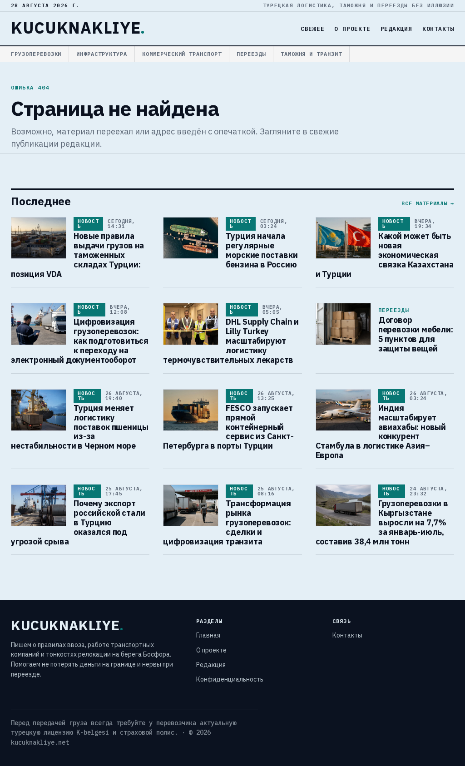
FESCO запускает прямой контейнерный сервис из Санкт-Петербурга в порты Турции (228, 427)
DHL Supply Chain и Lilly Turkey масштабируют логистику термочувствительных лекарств (231, 340)
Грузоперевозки (36, 53)
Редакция (396, 29)
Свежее (313, 29)
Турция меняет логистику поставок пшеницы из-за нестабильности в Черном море (79, 427)
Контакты (438, 29)
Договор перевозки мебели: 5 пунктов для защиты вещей (415, 334)
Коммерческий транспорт (182, 53)
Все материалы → (427, 203)
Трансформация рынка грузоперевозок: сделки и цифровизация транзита (227, 522)
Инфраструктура (101, 53)
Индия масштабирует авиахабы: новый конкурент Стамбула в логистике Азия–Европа (381, 431)
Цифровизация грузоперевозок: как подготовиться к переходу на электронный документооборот (79, 340)
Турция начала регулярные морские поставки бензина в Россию (261, 250)
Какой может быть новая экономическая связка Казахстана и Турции (385, 255)
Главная (208, 635)
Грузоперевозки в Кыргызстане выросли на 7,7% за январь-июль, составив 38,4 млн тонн (382, 522)
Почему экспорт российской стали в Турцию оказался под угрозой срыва (78, 522)
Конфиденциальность (229, 679)
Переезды (251, 53)
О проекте (352, 29)
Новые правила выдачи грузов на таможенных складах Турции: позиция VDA (77, 255)
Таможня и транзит (311, 53)
